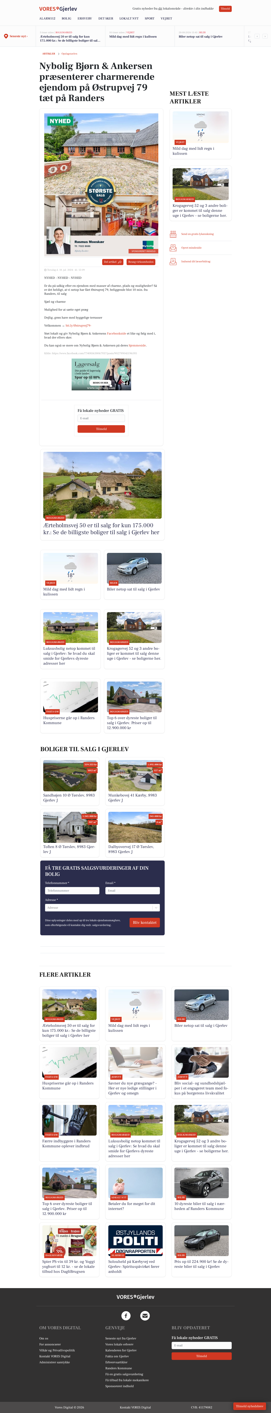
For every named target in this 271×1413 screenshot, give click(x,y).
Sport (149, 18)
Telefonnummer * (57, 883)
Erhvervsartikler (116, 1362)
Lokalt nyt (128, 18)
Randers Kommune (118, 1368)
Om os (43, 1338)
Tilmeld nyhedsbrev (249, 1406)
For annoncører (50, 1344)
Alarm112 (47, 18)
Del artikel (110, 262)
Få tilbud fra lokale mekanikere (127, 1380)
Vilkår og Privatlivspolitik (57, 1350)
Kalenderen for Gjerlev (121, 1350)
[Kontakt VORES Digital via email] (145, 1316)
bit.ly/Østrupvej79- (78, 326)
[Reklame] (101, 374)
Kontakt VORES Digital (54, 1356)
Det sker (105, 18)
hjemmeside (137, 345)
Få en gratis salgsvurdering (124, 1374)
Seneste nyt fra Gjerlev (120, 1338)
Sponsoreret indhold (119, 1386)
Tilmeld (225, 9)
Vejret (166, 18)
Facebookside (116, 334)
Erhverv (85, 18)
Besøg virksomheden (141, 262)
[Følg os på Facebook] (126, 1316)
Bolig (66, 18)
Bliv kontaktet (145, 922)
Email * (110, 883)
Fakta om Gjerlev (117, 1356)
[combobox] (47, 907)
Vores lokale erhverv (119, 1344)
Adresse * (51, 900)
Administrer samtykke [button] (54, 1362)
